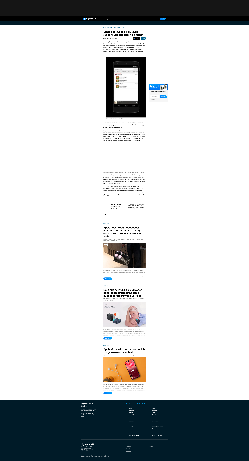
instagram (113, 208)
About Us (131, 426)
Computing (131, 410)
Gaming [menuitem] (116, 19)
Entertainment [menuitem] (123, 19)
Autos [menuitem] (138, 19)
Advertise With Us (133, 430)
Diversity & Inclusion (129, 448)
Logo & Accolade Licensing (134, 435)
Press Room (151, 446)
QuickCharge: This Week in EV (124, 217)
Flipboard (145, 403)
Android (109, 217)
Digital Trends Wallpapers (157, 430)
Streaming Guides (156, 414)
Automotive (131, 421)
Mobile (104, 217)
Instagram (129, 403)
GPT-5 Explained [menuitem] (161, 23)
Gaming (131, 412)
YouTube (134, 403)
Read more (107, 278)
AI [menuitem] (100, 19)
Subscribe (163, 96)
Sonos (133, 217)
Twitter (132, 403)
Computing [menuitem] (105, 19)
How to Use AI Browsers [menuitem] (130, 23)
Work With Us (128, 446)
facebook (111, 208)
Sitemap (150, 448)
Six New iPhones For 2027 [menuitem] (101, 23)
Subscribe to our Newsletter (157, 426)
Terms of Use (128, 451)
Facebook (126, 403)
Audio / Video (132, 414)
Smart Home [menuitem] (144, 19)
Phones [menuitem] (111, 19)
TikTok (137, 403)
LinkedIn (142, 403)
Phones (130, 408)
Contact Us (131, 428)
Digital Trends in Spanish (157, 433)
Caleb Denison (107, 38)
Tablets (153, 408)
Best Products (155, 417)
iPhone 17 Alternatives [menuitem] (140, 23)
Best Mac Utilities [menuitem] (111, 23)
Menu (81, 18)
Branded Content (155, 428)
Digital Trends (87, 21)
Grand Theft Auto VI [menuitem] (90, 23)
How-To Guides (155, 419)
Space (153, 412)
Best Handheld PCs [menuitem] (120, 23)
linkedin (116, 208)
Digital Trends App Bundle (157, 435)
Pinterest (139, 403)
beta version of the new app (117, 134)
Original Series (155, 421)
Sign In (162, 19)
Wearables (154, 410)
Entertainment (132, 419)
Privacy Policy (153, 99)
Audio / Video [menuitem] (131, 19)
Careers (127, 443)
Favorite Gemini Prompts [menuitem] (152, 23)
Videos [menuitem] (150, 19)
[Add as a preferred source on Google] (136, 38)
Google (114, 217)
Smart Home (132, 417)
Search (167, 18)
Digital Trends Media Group (88, 456)
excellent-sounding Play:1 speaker (123, 186)
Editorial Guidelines (133, 433)
